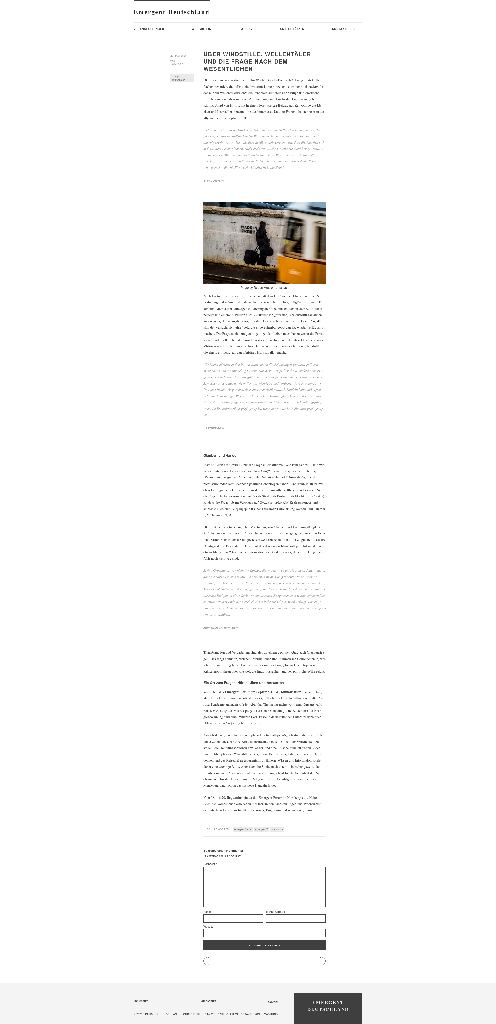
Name (208, 912)
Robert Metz (262, 287)
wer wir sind (203, 29)
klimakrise (277, 829)
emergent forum (242, 829)
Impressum (141, 1001)
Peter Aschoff (177, 62)
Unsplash (281, 287)
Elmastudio (269, 1013)
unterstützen (292, 29)
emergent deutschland (178, 78)
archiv (247, 29)
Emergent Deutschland (172, 11)
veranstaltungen (149, 29)
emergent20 (261, 829)
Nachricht (210, 864)
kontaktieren (344, 29)
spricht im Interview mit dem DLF (257, 296)
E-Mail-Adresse (276, 912)
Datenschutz (208, 1001)
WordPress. (220, 1013)
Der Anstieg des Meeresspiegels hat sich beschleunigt (247, 710)
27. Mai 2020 (178, 55)
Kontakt (272, 1002)
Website (208, 926)
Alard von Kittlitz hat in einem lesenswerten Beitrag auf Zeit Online (263, 105)
